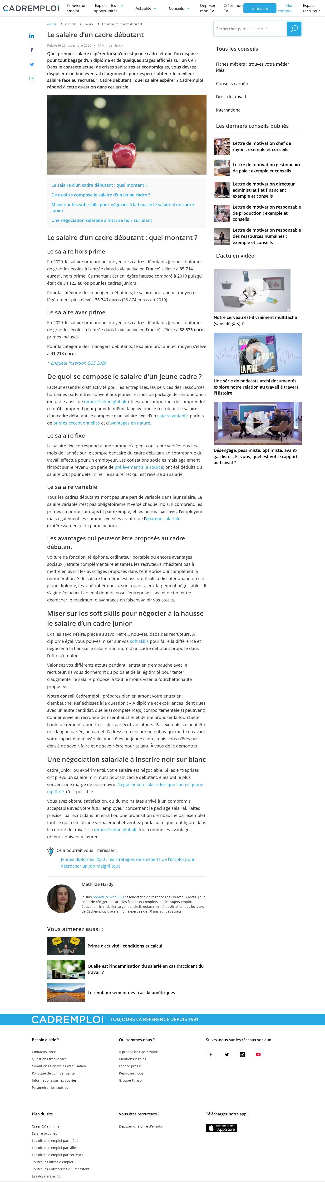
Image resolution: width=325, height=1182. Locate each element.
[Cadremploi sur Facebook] (211, 1055)
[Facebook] (31, 50)
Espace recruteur (311, 8)
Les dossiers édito (46, 1176)
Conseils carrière (233, 83)
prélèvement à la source (139, 467)
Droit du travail (231, 96)
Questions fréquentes (49, 1059)
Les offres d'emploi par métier (56, 1140)
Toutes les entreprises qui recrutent (60, 1169)
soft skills (139, 641)
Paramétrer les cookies (50, 1087)
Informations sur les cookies (54, 1080)
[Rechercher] (294, 29)
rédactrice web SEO (108, 897)
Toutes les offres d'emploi (52, 1162)
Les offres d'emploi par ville (54, 1147)
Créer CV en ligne (45, 1126)
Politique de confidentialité (53, 1073)
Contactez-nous (44, 1052)
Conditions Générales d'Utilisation (59, 1066)
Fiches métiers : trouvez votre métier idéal (252, 67)
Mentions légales (132, 1059)
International (229, 110)
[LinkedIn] (31, 35)
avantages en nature (129, 423)
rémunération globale (106, 401)
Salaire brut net (44, 1133)
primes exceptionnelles (76, 423)
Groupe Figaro (130, 1080)
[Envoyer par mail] (31, 78)
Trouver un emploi (77, 8)
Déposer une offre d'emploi (141, 1126)
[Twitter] (31, 64)
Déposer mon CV (208, 8)
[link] (99, 185)
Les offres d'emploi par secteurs (57, 1155)
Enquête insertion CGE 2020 (78, 363)
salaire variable (172, 416)
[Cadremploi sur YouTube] (258, 1055)
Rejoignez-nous (131, 1073)
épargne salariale (163, 518)
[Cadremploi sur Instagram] (242, 1055)
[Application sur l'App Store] (221, 1128)
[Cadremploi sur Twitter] (227, 1055)
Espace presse (130, 1066)
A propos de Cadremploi (138, 1052)
